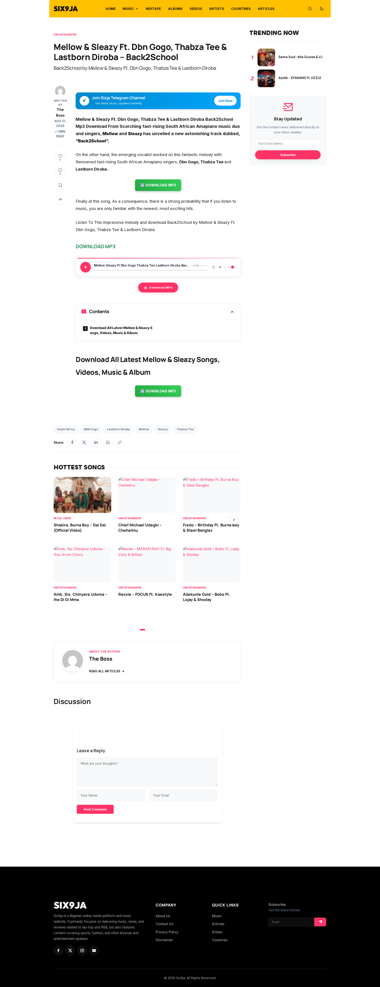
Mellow (144, 429)
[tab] (142, 629)
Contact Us (164, 924)
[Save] (60, 185)
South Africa (66, 429)
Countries (219, 940)
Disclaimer (164, 940)
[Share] (60, 199)
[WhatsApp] (108, 442)
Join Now (225, 101)
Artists (217, 932)
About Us (163, 916)
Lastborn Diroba (118, 429)
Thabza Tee (185, 429)
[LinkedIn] (96, 442)
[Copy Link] (119, 442)
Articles (218, 924)
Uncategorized (65, 34)
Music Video (62, 518)
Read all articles (105, 671)
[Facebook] (72, 442)
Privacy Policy (167, 932)
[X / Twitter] (84, 442)
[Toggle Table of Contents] (232, 311)
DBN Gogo (91, 429)
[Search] (309, 8)
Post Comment (95, 809)
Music (217, 916)
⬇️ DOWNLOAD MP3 (158, 185)
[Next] (234, 519)
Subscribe (288, 155)
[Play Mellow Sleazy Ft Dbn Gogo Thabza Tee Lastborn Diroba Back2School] (85, 267)
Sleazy (163, 429)
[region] (147, 554)
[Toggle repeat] (213, 267)
